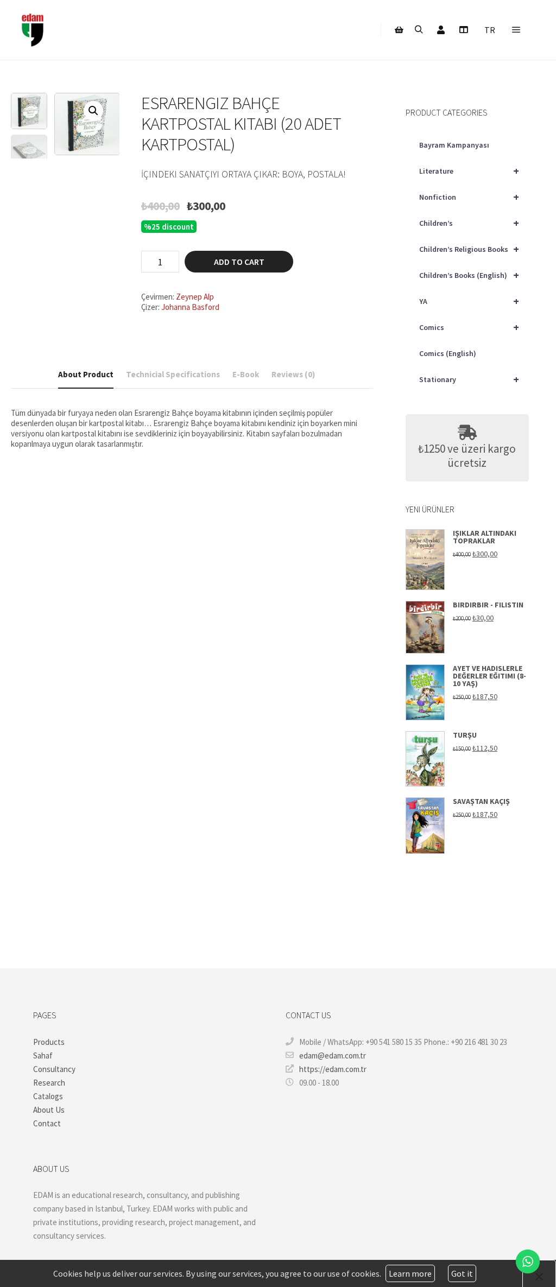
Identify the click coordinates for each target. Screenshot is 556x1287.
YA (469, 301)
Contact (47, 1123)
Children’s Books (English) (469, 275)
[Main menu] (516, 30)
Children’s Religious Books (469, 249)
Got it (462, 1273)
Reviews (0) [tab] (293, 374)
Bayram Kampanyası (454, 145)
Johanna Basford (190, 307)
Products (49, 1042)
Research (49, 1082)
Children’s (469, 223)
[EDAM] (32, 30)
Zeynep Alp (195, 296)
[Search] (418, 30)
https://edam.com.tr (333, 1069)
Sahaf (43, 1055)
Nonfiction (469, 197)
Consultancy (54, 1069)
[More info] (463, 30)
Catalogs (48, 1096)
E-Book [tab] (245, 374)
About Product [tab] (85, 374)
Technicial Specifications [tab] (173, 374)
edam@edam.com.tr (332, 1055)
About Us (49, 1110)
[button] (93, 111)
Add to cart (239, 261)
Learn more (410, 1273)
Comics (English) (447, 353)
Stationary (469, 379)
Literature (469, 170)
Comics (469, 327)
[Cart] (399, 30)
